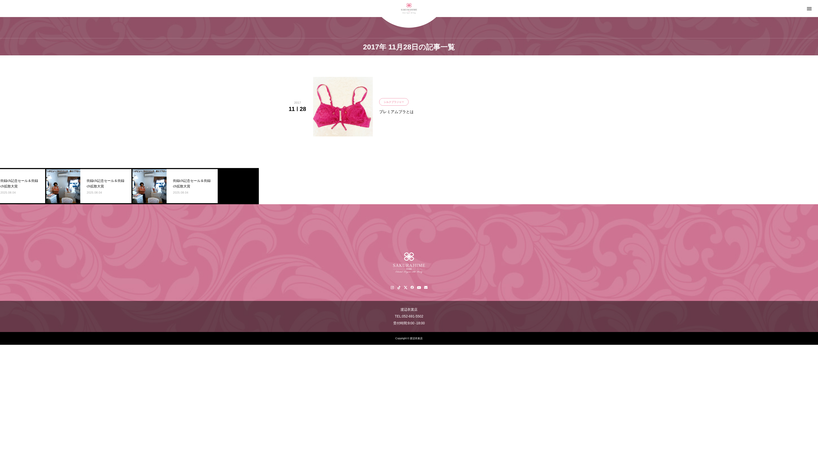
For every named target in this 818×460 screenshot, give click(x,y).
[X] (405, 287)
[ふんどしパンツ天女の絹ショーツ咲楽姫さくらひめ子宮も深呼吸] (409, 9)
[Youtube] (419, 287)
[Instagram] (392, 287)
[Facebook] (412, 287)
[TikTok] (399, 287)
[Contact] (426, 287)
